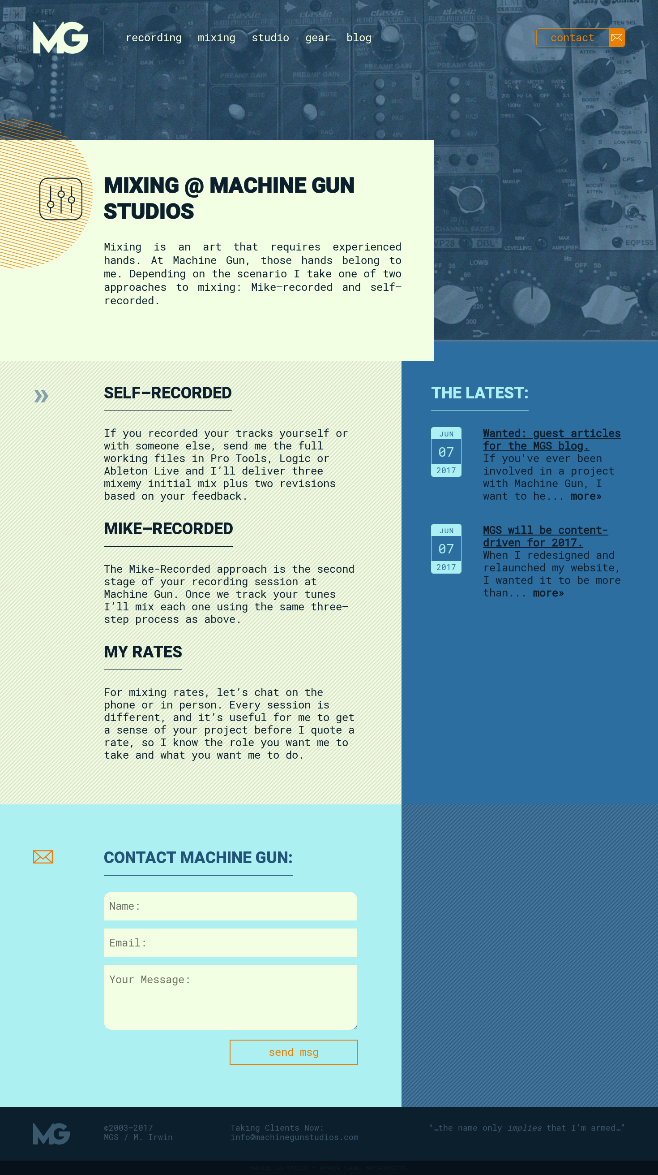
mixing (216, 37)
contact (572, 37)
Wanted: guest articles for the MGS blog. (552, 439)
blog (359, 37)
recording (153, 37)
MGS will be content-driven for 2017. (545, 536)
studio (270, 37)
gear (317, 37)
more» (586, 496)
